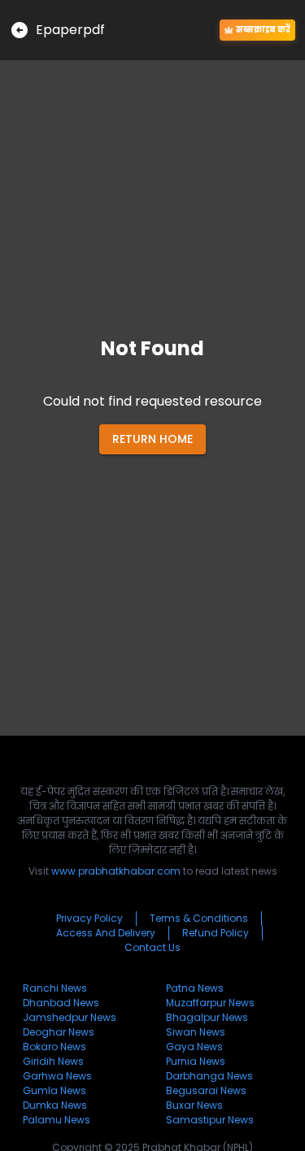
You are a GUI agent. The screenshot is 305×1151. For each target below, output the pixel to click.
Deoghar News (58, 1032)
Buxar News (194, 1105)
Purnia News (195, 1061)
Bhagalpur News (207, 1017)
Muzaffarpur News (210, 1003)
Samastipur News (210, 1120)
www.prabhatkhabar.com (116, 871)
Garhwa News (57, 1076)
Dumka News (55, 1105)
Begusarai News (206, 1090)
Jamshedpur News (69, 1017)
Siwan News (195, 1032)
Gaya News (194, 1046)
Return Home (152, 439)
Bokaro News (54, 1046)
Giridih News (53, 1061)
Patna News (195, 988)
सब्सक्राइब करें (263, 30)
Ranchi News (55, 988)
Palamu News (56, 1120)
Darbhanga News (209, 1076)
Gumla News (54, 1090)
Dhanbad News (61, 1003)
